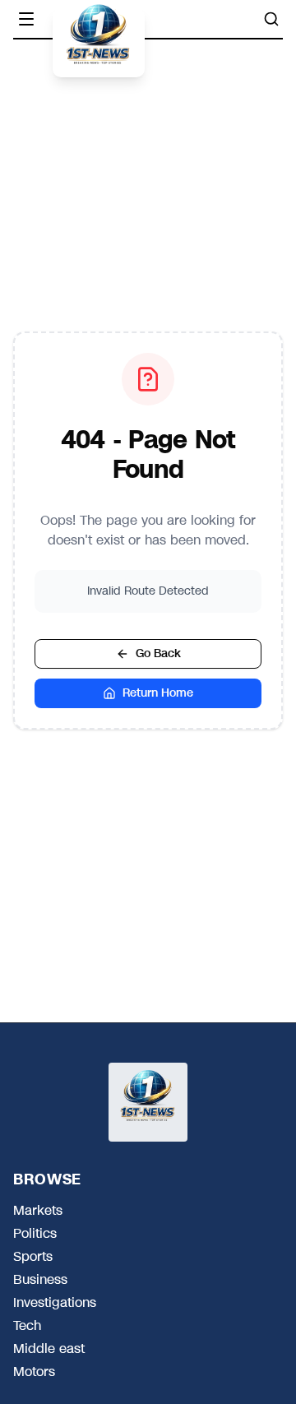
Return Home (158, 693)
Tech (27, 1325)
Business (40, 1279)
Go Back (158, 653)
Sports (33, 1256)
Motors (34, 1372)
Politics (35, 1233)
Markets (37, 1210)
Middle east (49, 1348)
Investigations (54, 1302)
